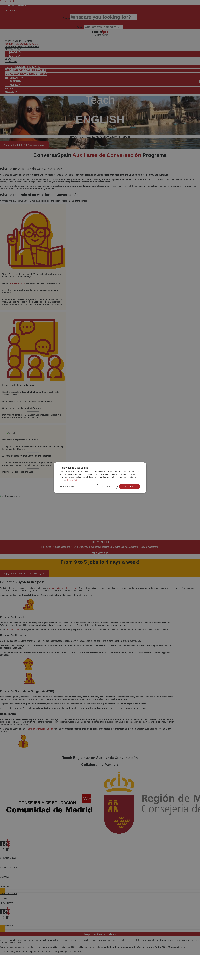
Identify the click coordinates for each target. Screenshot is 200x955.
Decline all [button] (107, 486)
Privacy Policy (72, 480)
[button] (67, 486)
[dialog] (100, 477)
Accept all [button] (130, 486)
